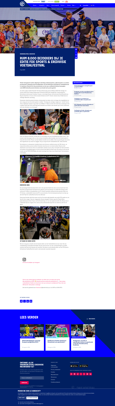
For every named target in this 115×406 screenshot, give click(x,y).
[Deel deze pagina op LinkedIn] (76, 54)
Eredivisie (38, 287)
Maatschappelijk (55, 5)
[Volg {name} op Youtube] (87, 374)
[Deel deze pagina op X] (76, 52)
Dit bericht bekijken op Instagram (31, 262)
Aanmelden (24, 382)
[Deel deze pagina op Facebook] (76, 49)
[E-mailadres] (32, 377)
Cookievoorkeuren (55, 382)
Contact (53, 379)
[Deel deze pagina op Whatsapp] (76, 57)
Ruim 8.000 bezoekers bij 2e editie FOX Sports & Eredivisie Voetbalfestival (46, 9)
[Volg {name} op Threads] (84, 374)
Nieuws (34, 5)
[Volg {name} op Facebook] (74, 374)
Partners (62, 5)
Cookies (53, 372)
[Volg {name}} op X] (81, 374)
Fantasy (69, 5)
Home (22, 9)
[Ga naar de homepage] (22, 3)
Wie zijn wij (53, 377)
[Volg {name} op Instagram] (71, 374)
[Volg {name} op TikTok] (77, 374)
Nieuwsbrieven (54, 374)
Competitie (41, 5)
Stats (48, 5)
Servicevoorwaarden (23, 387)
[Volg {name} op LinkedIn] (90, 374)
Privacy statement (55, 369)
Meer (73, 5)
